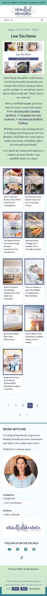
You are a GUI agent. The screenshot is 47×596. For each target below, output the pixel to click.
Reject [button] (24, 589)
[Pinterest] (34, 549)
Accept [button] (15, 589)
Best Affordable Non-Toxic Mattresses (11, 337)
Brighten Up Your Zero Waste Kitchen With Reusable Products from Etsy (12, 383)
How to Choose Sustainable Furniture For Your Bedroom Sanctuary (12, 293)
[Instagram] (26, 549)
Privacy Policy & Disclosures (24, 569)
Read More (34, 588)
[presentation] (13, 181)
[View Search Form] (42, 20)
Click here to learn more (17, 449)
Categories (9, 498)
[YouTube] (9, 549)
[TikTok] (21, 557)
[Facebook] (17, 549)
